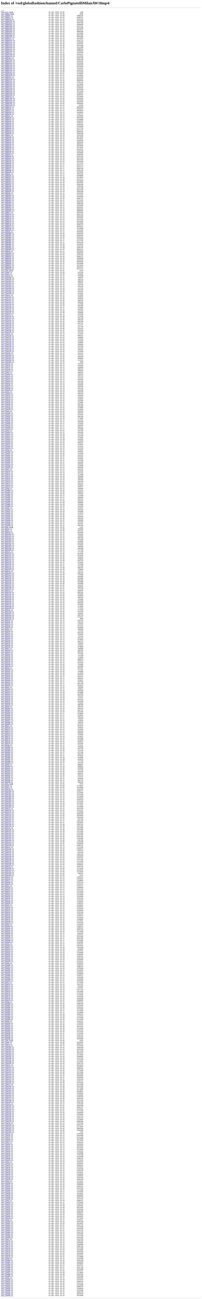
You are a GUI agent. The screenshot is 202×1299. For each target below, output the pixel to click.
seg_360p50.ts (7, 689)
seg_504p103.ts (7, 796)
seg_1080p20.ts (7, 117)
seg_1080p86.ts (7, 244)
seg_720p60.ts (7, 1221)
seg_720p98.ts (7, 1294)
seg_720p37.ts (7, 1176)
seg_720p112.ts (7, 1070)
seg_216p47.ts (7, 425)
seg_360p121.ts (7, 575)
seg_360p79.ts (7, 743)
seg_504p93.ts (7, 1028)
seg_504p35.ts (7, 916)
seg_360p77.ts (7, 740)
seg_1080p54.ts (7, 183)
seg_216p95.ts (7, 518)
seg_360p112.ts (7, 557)
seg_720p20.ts (7, 1144)
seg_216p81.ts (7, 492)
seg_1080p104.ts (8, 28)
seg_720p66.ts (7, 1232)
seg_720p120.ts (7, 1086)
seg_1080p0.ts (7, 16)
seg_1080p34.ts (7, 144)
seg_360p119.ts (7, 569)
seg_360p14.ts (7, 610)
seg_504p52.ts (7, 949)
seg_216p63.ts (7, 457)
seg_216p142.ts (7, 358)
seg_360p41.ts (7, 671)
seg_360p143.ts (7, 617)
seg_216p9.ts (6, 508)
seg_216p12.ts (7, 314)
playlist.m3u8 (7, 12)
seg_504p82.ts (7, 1007)
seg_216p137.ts (7, 348)
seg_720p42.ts (7, 1186)
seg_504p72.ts (7, 988)
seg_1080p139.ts (8, 95)
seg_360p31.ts (7, 652)
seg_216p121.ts (7, 318)
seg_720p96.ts (7, 1290)
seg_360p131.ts (7, 594)
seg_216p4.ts (6, 411)
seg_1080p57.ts (7, 188)
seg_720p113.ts (7, 1072)
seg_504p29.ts (7, 903)
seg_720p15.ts (7, 1134)
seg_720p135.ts (7, 1114)
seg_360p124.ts (7, 580)
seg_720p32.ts (7, 1167)
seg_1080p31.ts (7, 139)
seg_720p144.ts (7, 1132)
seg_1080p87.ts (7, 246)
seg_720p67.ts (7, 1234)
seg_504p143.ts (7, 873)
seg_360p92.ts (7, 770)
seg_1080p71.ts (7, 216)
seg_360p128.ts (7, 587)
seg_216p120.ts (7, 316)
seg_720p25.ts (7, 1153)
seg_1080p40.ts (7, 156)
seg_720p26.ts (7, 1155)
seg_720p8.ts (6, 1258)
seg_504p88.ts (7, 1018)
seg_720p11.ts (7, 1065)
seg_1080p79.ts (7, 230)
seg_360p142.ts (7, 615)
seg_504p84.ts (7, 1011)
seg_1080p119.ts (8, 56)
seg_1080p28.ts (7, 132)
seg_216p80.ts (7, 490)
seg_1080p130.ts (8, 79)
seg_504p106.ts (7, 801)
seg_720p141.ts (7, 1127)
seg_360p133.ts (7, 597)
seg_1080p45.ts (7, 165)
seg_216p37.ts (7, 406)
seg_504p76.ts (7, 995)
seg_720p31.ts (7, 1165)
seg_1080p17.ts (7, 110)
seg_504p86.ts (7, 1014)
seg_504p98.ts (7, 1037)
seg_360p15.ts (7, 620)
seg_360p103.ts (7, 539)
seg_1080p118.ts (8, 54)
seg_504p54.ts (7, 953)
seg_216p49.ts (7, 429)
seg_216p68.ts (7, 466)
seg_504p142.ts (7, 872)
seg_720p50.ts (7, 1202)
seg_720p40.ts (7, 1183)
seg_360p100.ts (7, 534)
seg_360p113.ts (7, 559)
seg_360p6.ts (6, 706)
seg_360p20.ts (7, 631)
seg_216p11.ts (7, 295)
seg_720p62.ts (7, 1225)
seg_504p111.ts (7, 812)
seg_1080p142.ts (8, 102)
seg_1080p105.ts (8, 30)
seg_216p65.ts (7, 460)
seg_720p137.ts (7, 1118)
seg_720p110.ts (7, 1067)
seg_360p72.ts (7, 731)
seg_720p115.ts (7, 1076)
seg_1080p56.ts (7, 186)
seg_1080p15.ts (7, 107)
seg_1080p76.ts (7, 225)
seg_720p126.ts (7, 1097)
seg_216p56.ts (7, 443)
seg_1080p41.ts (7, 158)
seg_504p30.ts (7, 907)
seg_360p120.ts (7, 573)
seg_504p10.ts (7, 789)
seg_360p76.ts (7, 738)
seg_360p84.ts (7, 754)
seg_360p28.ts (7, 645)
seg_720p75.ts (7, 1250)
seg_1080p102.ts (8, 24)
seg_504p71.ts (7, 986)
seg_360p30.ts (7, 650)
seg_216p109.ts (7, 293)
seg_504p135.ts (7, 858)
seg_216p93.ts (7, 515)
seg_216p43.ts (7, 418)
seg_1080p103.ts (8, 26)
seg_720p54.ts (7, 1209)
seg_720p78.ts (7, 1255)
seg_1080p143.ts (8, 103)
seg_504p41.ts (7, 928)
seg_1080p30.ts (7, 137)
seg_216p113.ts (7, 302)
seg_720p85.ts (7, 1269)
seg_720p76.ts (7, 1251)
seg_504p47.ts (7, 938)
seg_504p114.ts (7, 817)
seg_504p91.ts (7, 1025)
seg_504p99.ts (7, 1039)
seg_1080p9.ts (7, 251)
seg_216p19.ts (7, 371)
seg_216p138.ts (7, 350)
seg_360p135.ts (7, 601)
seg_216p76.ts (7, 481)
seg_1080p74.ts (7, 221)
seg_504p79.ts (7, 1000)
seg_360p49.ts (7, 685)
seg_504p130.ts (7, 849)
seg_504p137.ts (7, 861)
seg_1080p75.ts (7, 223)
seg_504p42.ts (7, 930)
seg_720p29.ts (7, 1160)
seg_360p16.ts (7, 622)
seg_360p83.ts (7, 752)
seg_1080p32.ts (7, 140)
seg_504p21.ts (7, 889)
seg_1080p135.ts (8, 88)
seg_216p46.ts (7, 423)
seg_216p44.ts (7, 420)
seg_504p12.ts (7, 828)
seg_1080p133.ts (8, 84)
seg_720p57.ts (7, 1214)
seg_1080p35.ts (7, 146)
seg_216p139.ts (7, 351)
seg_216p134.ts (7, 343)
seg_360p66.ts (7, 719)
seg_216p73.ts (7, 476)
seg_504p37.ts (7, 919)
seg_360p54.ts (7, 696)
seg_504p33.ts (7, 912)
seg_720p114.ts (7, 1074)
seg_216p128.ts (7, 330)
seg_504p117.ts (7, 822)
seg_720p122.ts (7, 1090)
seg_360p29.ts (7, 647)
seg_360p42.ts (7, 673)
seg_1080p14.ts (7, 96)
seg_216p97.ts (7, 522)
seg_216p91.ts (7, 511)
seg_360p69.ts (7, 724)
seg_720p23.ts (7, 1149)
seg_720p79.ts (7, 1257)
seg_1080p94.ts (7, 260)
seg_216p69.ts (7, 467)
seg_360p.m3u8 (7, 527)
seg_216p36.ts (7, 404)
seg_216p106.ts (7, 288)
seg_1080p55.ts (7, 184)
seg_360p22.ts (7, 634)
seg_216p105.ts (7, 286)
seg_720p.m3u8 (7, 1040)
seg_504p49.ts (7, 942)
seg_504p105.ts (7, 800)
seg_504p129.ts (7, 845)
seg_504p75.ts (7, 993)
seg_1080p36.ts (7, 147)
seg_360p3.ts (6, 648)
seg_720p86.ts (7, 1271)
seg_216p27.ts (7, 386)
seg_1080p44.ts (7, 163)
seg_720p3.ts (6, 1162)
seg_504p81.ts (7, 1005)
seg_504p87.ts (7, 1016)
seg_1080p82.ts (7, 237)
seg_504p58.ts (7, 960)
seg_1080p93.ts (7, 258)
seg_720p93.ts (7, 1285)
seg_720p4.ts (6, 1181)
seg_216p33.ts (7, 399)
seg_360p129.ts (7, 589)
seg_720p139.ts (7, 1121)
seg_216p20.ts (7, 374)
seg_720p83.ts (7, 1265)
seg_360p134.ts (7, 599)
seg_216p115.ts (7, 306)
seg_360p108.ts (7, 548)
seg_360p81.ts (7, 749)
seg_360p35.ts (7, 659)
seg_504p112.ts (7, 814)
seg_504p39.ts (7, 923)
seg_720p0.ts (6, 1042)
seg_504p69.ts (7, 981)
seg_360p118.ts (7, 568)
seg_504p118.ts (7, 824)
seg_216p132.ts (7, 339)
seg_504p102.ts (7, 794)
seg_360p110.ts (7, 553)
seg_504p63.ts (7, 970)
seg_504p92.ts (7, 1026)
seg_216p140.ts (7, 355)
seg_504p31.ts (7, 909)
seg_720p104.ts (7, 1054)
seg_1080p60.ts (7, 195)
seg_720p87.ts (7, 1272)
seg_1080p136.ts (8, 89)
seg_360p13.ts (7, 590)
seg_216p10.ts (7, 276)
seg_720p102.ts (7, 1051)
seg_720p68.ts (7, 1236)
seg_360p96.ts (7, 777)
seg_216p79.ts (7, 487)
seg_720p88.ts (7, 1274)
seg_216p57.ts (7, 444)
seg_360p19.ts (7, 627)
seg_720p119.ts (7, 1083)
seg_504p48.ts (7, 940)
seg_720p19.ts (7, 1141)
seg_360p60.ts (7, 708)
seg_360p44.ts (7, 677)
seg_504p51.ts (7, 947)
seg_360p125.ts (7, 582)
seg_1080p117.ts (8, 52)
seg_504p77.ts (7, 996)
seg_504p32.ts (7, 910)
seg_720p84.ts (7, 1267)
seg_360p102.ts (7, 538)
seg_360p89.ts (7, 763)
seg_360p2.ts (6, 629)
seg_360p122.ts (7, 576)
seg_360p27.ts (7, 643)
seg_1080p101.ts (8, 23)
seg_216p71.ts (7, 473)
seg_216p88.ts (7, 504)
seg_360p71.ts (7, 729)
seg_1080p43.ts (7, 161)
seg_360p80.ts (7, 747)
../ (2, 10)
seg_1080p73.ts (7, 219)
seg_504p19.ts (7, 884)
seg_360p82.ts (7, 750)
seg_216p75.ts (7, 480)
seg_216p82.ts (7, 494)
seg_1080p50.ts (7, 175)
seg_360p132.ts (7, 596)
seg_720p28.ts (7, 1158)
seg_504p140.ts (7, 868)
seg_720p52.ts (7, 1206)
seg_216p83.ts (7, 495)
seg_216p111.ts (7, 299)
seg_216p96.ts (7, 520)
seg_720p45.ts (7, 1192)
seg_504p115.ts (7, 819)
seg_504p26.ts (7, 898)
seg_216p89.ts (7, 506)
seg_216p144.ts (7, 362)
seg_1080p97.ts (7, 265)
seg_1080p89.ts (7, 249)
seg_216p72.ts (7, 474)
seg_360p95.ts (7, 775)
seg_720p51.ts (7, 1204)
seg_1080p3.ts (7, 135)
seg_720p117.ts (7, 1079)
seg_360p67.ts (7, 720)
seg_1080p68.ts (7, 209)
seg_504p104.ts (7, 798)
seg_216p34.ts (7, 401)
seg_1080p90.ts (7, 253)
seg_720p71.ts (7, 1243)
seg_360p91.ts (7, 768)
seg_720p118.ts (7, 1081)
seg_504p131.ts (7, 851)
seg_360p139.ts (7, 608)
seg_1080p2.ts (7, 116)
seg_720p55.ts (7, 1211)
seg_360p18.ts (7, 626)
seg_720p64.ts (7, 1229)
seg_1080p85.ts (7, 242)
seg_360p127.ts (7, 585)
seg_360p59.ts (7, 705)
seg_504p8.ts (6, 1002)
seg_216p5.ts (6, 430)
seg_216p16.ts (7, 365)
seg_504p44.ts (7, 933)
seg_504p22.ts (7, 891)
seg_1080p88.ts (7, 248)
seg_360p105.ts (7, 543)
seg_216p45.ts (7, 422)
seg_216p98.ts (7, 524)
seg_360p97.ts (7, 778)
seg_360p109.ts (7, 550)
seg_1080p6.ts (7, 193)
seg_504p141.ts (7, 870)
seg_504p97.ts (7, 1035)
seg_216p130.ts (7, 335)
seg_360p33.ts (7, 655)
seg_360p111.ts (7, 555)
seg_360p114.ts (7, 560)
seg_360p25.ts (7, 640)
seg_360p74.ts (7, 735)
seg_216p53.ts (7, 437)
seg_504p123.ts (7, 835)
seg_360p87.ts (7, 759)
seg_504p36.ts (7, 917)
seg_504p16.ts (7, 879)
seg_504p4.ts (6, 924)
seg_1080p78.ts (7, 228)
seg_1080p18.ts (7, 112)
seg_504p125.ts (7, 838)
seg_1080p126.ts (8, 70)
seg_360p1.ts (6, 531)
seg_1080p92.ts (7, 256)
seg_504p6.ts (6, 963)
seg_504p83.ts (7, 1009)
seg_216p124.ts (7, 323)
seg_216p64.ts (7, 459)
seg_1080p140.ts (8, 98)
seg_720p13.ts (7, 1104)
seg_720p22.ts (7, 1148)
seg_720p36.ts (7, 1174)
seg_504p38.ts (7, 921)
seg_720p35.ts (7, 1172)
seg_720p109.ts (7, 1063)
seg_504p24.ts (7, 894)
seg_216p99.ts (7, 525)
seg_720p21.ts (7, 1146)
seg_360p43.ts (7, 675)
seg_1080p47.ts (7, 168)
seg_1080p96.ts (7, 263)
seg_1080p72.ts (7, 218)
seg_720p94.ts (7, 1287)
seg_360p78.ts (7, 742)
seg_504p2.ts (6, 886)
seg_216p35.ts (7, 402)
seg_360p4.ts (6, 668)
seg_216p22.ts (7, 378)
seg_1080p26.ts (7, 128)
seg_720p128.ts (7, 1100)
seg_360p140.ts (7, 611)
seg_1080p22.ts (7, 121)
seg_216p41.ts (7, 415)
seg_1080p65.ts (7, 204)
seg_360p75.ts (7, 736)
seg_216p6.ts (6, 450)
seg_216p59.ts (7, 448)
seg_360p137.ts (7, 604)
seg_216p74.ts (7, 478)
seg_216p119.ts (7, 313)
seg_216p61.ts (7, 453)
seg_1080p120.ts (8, 59)
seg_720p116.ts (7, 1077)
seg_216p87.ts (7, 502)
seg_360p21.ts (7, 633)
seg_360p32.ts (7, 654)
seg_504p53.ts (7, 951)
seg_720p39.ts (7, 1179)
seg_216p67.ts (7, 464)
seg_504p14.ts (7, 866)
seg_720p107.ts (7, 1060)
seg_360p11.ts (7, 552)
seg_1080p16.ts (7, 109)
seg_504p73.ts (7, 989)
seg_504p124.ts (7, 836)
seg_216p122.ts (7, 320)
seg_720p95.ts (7, 1288)
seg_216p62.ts (7, 455)
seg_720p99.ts (7, 1295)
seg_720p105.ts (7, 1056)
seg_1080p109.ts (8, 37)
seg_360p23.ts (7, 636)
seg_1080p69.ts (7, 211)
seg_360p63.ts (7, 713)
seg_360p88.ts (7, 761)
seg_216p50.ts (7, 432)
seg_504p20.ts (7, 887)
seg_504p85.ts (7, 1012)
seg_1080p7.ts (7, 212)
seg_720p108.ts (7, 1061)
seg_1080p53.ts (7, 181)
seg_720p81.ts (7, 1262)
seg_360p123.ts (7, 578)
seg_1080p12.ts (7, 58)
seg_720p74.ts (7, 1248)
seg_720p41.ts (7, 1185)
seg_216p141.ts (7, 357)
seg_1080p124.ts (8, 67)
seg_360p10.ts (7, 532)
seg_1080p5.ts (7, 174)
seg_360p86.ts (7, 757)
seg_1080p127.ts (8, 72)
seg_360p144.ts (7, 618)
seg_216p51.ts (7, 434)
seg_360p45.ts (7, 678)
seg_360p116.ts (7, 564)
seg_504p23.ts (7, 893)
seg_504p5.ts (6, 944)
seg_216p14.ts (7, 353)
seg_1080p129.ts (8, 75)
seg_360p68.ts (7, 722)
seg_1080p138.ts (8, 93)
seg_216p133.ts (7, 341)
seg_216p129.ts (7, 332)
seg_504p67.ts (7, 977)
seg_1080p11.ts (7, 38)
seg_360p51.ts (7, 691)
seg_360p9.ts (6, 764)
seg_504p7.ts (6, 982)
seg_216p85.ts (7, 499)
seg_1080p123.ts (8, 65)
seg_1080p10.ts (7, 19)
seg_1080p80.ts (7, 234)
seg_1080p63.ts (7, 200)
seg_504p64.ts (7, 972)
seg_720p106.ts (7, 1058)
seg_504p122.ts (7, 833)
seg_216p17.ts (7, 367)
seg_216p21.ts (7, 376)
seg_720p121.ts (7, 1088)
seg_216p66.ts (7, 462)
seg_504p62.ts (7, 968)
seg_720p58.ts (7, 1216)
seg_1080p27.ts (7, 130)
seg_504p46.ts (7, 937)
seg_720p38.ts (7, 1178)
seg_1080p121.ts (8, 61)
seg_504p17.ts (7, 880)
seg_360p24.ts (7, 638)
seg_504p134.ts (7, 856)
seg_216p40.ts (7, 413)
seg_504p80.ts (7, 1003)
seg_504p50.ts (7, 945)
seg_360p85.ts (7, 756)
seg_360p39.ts (7, 666)
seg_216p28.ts (7, 388)
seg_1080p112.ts (8, 44)
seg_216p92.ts (7, 513)
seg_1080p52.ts (7, 179)
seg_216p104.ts (7, 284)
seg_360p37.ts (7, 662)
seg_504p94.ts (7, 1030)
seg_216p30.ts (7, 393)
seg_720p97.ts (7, 1292)
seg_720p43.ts (7, 1188)
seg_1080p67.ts (7, 207)
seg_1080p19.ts (7, 114)
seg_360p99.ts (7, 782)
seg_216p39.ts (7, 409)
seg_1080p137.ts (8, 91)
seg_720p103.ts (7, 1053)
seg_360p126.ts (7, 583)
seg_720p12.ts (7, 1084)
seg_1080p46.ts (7, 167)
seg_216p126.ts (7, 327)
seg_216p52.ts (7, 436)
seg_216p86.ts (7, 501)
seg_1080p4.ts (7, 154)
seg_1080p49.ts (7, 172)
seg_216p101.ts (7, 279)
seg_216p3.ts (6, 392)
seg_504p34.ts (7, 914)
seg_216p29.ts (7, 390)
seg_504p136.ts (7, 859)
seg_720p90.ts (7, 1279)
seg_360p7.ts (6, 726)
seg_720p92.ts (7, 1283)
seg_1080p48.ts (7, 170)
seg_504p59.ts (7, 961)
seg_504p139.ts (7, 865)
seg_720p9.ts (6, 1278)
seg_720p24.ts (7, 1151)
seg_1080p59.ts (7, 191)
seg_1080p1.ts (7, 17)
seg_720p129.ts (7, 1102)
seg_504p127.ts (7, 842)
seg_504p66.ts (7, 975)
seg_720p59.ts (7, 1218)
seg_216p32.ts (7, 397)
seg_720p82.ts (7, 1264)
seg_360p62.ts (7, 712)
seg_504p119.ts (7, 826)
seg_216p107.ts (7, 290)
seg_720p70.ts (7, 1241)
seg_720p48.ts (7, 1197)
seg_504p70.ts (7, 984)
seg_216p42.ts (7, 416)
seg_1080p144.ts (8, 105)
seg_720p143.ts (7, 1130)
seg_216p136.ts (7, 346)
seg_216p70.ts (7, 471)
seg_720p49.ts (7, 1199)
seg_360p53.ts (7, 694)
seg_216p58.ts (7, 446)
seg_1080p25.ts (7, 126)
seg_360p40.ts (7, 669)
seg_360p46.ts (7, 680)
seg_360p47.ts (7, 682)
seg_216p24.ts (7, 381)
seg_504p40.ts (7, 926)
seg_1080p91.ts (7, 255)
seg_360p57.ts (7, 701)
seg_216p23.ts (7, 379)
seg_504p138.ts (7, 863)
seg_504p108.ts (7, 805)
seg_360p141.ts (7, 613)
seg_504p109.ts (7, 807)
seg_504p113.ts (7, 815)
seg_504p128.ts (7, 844)
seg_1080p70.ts (7, 214)
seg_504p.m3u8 (7, 784)
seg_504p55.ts (7, 954)
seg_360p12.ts (7, 571)
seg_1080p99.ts (7, 269)
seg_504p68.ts (7, 979)
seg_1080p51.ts (7, 177)
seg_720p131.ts (7, 1107)
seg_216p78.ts (7, 485)
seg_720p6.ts (6, 1220)
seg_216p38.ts (7, 408)
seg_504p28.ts (7, 902)
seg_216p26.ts (7, 385)
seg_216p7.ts (6, 469)
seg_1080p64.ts (7, 202)
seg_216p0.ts (6, 272)
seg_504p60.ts (7, 965)
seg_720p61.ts (7, 1223)
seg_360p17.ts (7, 624)
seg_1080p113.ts (8, 45)
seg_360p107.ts (7, 546)
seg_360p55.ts (7, 698)
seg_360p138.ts (7, 606)
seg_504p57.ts (7, 958)
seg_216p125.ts (7, 325)
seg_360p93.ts (7, 771)
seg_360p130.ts (7, 592)
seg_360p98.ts (7, 780)
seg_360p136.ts (7, 603)
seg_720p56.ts (7, 1213)
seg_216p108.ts (7, 292)
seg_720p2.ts (6, 1142)
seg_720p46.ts (7, 1193)
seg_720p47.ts (7, 1195)
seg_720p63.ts (7, 1227)
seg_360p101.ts (7, 536)
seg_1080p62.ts (7, 198)
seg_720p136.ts (7, 1116)
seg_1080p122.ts (8, 63)
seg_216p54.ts (7, 439)
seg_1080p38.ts (7, 151)
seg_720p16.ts (7, 1135)
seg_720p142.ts (7, 1128)
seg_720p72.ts (7, 1244)
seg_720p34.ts (7, 1170)
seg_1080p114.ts (8, 47)
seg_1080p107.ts (8, 33)
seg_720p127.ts (7, 1098)
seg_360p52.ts (7, 692)
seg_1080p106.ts (8, 31)
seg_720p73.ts (7, 1246)
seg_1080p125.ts (8, 68)
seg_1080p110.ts (8, 40)
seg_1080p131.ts (8, 81)
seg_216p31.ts (7, 395)
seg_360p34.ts (7, 657)
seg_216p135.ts (7, 344)
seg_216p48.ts (7, 427)
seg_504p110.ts (7, 810)
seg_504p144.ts (7, 875)
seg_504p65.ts (7, 974)
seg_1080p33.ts (7, 142)
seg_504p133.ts (7, 854)
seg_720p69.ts (7, 1237)
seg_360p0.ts (6, 529)
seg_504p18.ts (7, 882)
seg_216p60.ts (7, 451)
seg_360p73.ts (7, 733)
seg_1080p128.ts (8, 74)
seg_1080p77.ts (7, 226)
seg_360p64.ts (7, 715)
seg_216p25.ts (7, 383)
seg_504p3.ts (6, 905)
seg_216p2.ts (6, 372)
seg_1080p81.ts (7, 235)
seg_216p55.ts (7, 441)
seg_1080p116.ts (8, 51)
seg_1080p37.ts (7, 149)
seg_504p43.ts (7, 931)
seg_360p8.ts (6, 745)
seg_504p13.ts (7, 847)
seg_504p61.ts (7, 967)
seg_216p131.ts (7, 337)
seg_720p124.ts (7, 1093)
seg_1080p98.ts (7, 267)
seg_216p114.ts (7, 304)
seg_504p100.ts (7, 791)
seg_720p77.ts (7, 1253)
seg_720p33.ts (7, 1169)
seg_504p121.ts (7, 831)
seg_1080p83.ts (7, 239)
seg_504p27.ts (7, 900)
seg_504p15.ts (7, 877)
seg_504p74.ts (7, 991)
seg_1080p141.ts (8, 100)
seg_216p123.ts (7, 321)
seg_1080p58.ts (7, 190)
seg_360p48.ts (7, 684)
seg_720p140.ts (7, 1125)
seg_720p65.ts (7, 1230)
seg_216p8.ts (6, 488)
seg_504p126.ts (7, 840)
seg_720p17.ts (7, 1137)
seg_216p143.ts (7, 360)
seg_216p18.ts (7, 369)
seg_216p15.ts (7, 364)
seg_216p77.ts (7, 483)
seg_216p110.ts (7, 297)
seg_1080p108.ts (8, 35)
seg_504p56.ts (7, 956)
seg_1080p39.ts (7, 153)
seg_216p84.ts (7, 497)
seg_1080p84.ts (7, 241)
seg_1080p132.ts (8, 82)
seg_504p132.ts (7, 852)
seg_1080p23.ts (7, 123)
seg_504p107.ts (7, 803)
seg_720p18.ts (7, 1139)
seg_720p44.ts (7, 1190)
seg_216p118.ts (7, 311)
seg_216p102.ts (7, 281)
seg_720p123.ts (7, 1091)
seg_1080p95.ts (7, 262)
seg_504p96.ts (7, 1033)
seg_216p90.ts (7, 510)
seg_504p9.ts (6, 1021)
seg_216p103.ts (7, 283)
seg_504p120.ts (7, 829)
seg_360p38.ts (7, 664)
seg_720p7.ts (6, 1239)
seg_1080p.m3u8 (7, 14)
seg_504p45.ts (7, 935)
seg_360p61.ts (7, 710)
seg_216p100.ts (7, 277)
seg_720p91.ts (7, 1281)
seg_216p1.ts (6, 274)
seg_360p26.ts (7, 641)
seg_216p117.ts (7, 309)
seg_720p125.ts (7, 1095)
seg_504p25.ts (7, 896)
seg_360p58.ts (7, 703)
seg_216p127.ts (7, 328)
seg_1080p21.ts (7, 119)
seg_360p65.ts (7, 717)
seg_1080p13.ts (7, 77)
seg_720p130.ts (7, 1105)
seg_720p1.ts (6, 1044)
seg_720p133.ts (7, 1111)
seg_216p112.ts (7, 300)
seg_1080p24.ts (7, 125)
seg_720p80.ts (7, 1260)
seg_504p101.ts (7, 793)
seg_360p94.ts (7, 773)
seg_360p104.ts (7, 541)
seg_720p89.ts (7, 1276)
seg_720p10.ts (7, 1046)
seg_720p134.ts (7, 1112)
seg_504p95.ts (7, 1032)
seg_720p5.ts (6, 1200)
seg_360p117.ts (7, 566)
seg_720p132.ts (7, 1109)
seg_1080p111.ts (8, 42)
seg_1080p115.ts (8, 49)
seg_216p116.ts (7, 307)
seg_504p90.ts (7, 1023)
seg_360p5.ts (6, 687)
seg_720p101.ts (7, 1049)
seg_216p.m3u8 (7, 270)
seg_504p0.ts (6, 786)
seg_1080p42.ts (7, 160)
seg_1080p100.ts (8, 21)
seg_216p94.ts (7, 517)
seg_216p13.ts (7, 334)
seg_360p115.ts (7, 562)
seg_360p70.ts (7, 727)
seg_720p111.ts (7, 1069)
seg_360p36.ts (7, 661)
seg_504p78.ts (7, 998)
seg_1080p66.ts (7, 205)
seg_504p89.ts (7, 1019)
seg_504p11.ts (7, 808)
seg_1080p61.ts (7, 197)
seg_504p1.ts (6, 787)
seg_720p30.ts (7, 1163)
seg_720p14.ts (7, 1123)
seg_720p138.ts (7, 1120)
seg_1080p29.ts (7, 133)
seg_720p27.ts (7, 1156)
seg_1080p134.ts (8, 86)
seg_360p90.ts (7, 766)
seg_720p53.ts (7, 1207)
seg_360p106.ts (7, 545)
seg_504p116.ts (7, 821)
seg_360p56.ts (7, 699)
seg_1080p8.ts (7, 232)
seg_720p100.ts (7, 1047)
